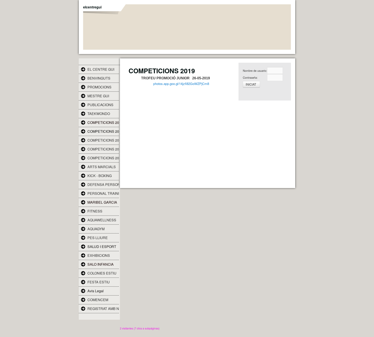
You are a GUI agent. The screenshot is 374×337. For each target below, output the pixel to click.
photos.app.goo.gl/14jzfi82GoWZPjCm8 (181, 83)
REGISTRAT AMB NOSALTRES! (103, 308)
